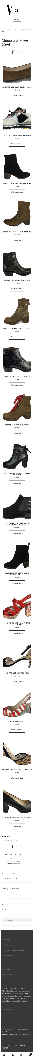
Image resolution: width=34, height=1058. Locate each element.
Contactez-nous (7, 956)
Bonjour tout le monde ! (11, 878)
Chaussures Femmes (14, 29)
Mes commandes (8, 975)
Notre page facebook (11, 889)
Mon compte (6, 969)
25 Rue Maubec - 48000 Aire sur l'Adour (15, 1029)
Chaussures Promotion (13, 863)
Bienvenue (5, 939)
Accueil (5, 29)
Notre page (7, 1009)
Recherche (21, 1055)
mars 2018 (7, 909)
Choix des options (17, 95)
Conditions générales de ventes (13, 950)
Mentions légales (8, 945)
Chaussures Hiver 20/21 (13, 862)
